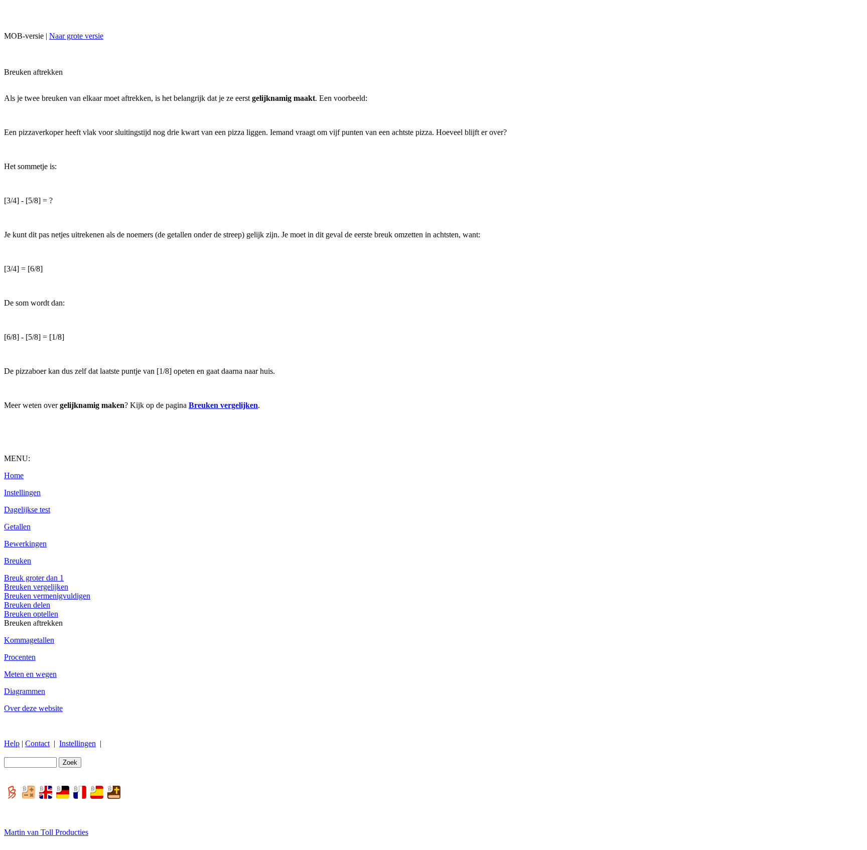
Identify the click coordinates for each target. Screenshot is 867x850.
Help (12, 743)
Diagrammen (24, 691)
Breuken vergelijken (36, 587)
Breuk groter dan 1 (34, 578)
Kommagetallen (29, 640)
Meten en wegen (30, 674)
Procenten (20, 657)
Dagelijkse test (27, 509)
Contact (37, 743)
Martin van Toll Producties (46, 832)
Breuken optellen (31, 614)
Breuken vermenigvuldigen (47, 596)
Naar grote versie (76, 36)
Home (14, 475)
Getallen (17, 526)
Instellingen (22, 492)
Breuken (17, 560)
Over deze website (33, 708)
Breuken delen (27, 605)
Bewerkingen (25, 543)
